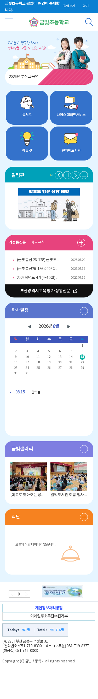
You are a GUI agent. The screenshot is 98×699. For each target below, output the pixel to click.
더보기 (84, 311)
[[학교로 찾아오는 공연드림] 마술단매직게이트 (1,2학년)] (28, 476)
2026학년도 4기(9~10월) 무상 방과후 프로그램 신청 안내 (39, 278)
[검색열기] (89, 18)
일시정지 (67, 175)
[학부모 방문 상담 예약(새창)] (49, 190)
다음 (68, 326)
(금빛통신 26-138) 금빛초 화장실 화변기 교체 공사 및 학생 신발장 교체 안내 (39, 260)
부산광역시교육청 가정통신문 (45, 291)
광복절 (28, 392)
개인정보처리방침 (48, 608)
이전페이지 (59, 175)
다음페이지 (75, 175)
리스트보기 (84, 175)
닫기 (86, 6)
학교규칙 (38, 242)
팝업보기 (69, 6)
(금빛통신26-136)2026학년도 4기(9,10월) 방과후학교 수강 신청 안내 (39, 269)
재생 (19, 594)
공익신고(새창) (62, 592)
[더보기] (81, 243)
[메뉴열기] (8, 18)
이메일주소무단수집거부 (49, 616)
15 (82, 357)
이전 (29, 326)
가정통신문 (17, 242)
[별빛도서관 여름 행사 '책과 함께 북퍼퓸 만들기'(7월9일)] (68, 476)
